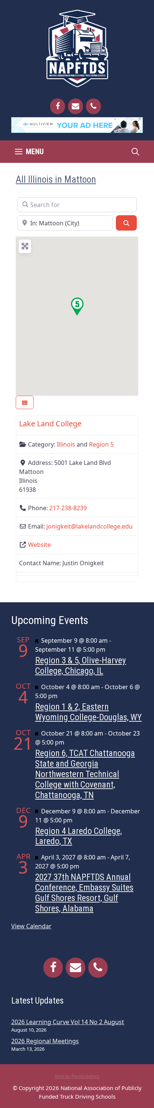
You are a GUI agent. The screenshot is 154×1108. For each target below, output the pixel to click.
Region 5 (101, 444)
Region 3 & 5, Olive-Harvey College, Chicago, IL (80, 665)
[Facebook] (57, 106)
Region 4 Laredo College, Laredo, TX (78, 836)
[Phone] (93, 106)
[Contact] (75, 106)
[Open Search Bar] (135, 151)
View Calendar (31, 926)
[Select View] (25, 403)
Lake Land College (50, 423)
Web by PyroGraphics (77, 1076)
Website (39, 545)
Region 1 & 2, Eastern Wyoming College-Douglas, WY (88, 711)
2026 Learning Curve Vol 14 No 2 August (67, 1022)
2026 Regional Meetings (45, 1041)
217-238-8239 (68, 508)
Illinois (66, 444)
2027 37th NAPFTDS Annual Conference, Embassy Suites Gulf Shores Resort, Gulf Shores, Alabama (84, 893)
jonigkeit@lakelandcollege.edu (89, 526)
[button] (77, 306)
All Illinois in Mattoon (56, 179)
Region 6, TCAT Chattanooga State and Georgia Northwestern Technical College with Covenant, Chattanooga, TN (85, 774)
